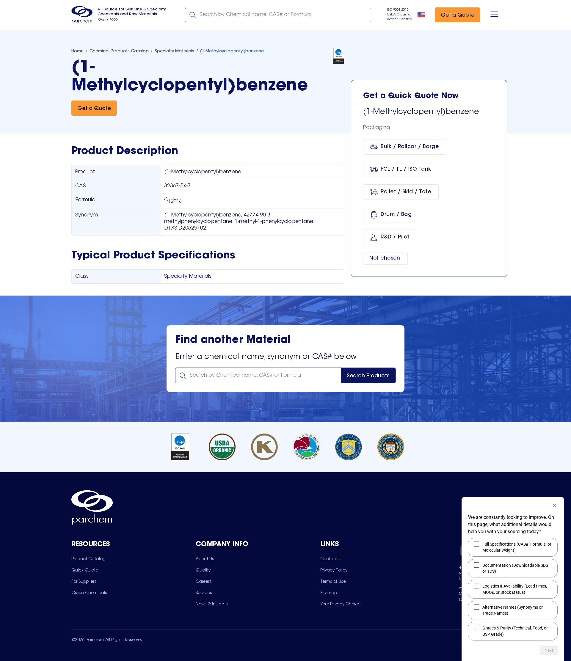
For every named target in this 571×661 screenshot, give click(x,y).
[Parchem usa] (82, 15)
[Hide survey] (554, 505)
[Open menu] (494, 15)
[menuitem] (88, 559)
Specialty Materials (187, 276)
